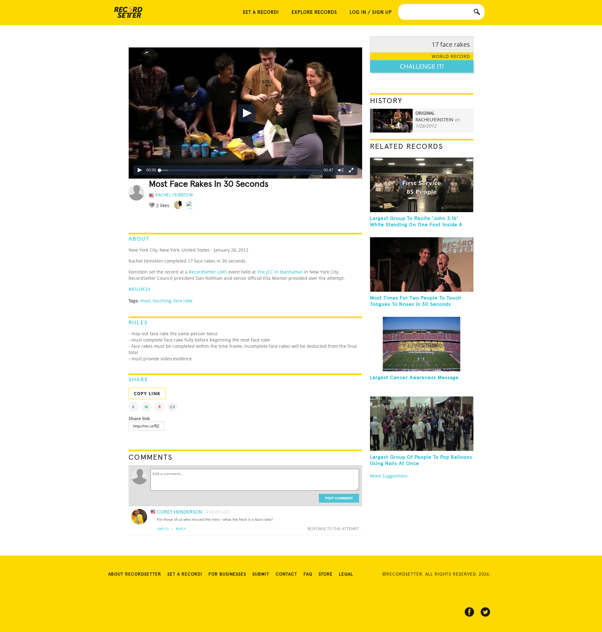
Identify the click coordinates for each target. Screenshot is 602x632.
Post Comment (339, 498)
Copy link (147, 393)
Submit (260, 574)
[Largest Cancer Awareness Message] (422, 344)
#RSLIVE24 (139, 289)
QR (172, 407)
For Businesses (227, 574)
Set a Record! (184, 574)
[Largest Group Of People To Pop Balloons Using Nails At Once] (422, 423)
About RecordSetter (134, 574)
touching (162, 301)
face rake (183, 301)
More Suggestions (389, 476)
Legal (346, 574)
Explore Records (314, 12)
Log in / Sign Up (371, 12)
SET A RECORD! (261, 12)
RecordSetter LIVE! (208, 272)
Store (326, 574)
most (145, 301)
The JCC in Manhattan (280, 272)
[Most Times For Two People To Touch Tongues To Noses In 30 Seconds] (422, 264)
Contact (286, 574)
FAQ (308, 574)
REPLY (181, 528)
